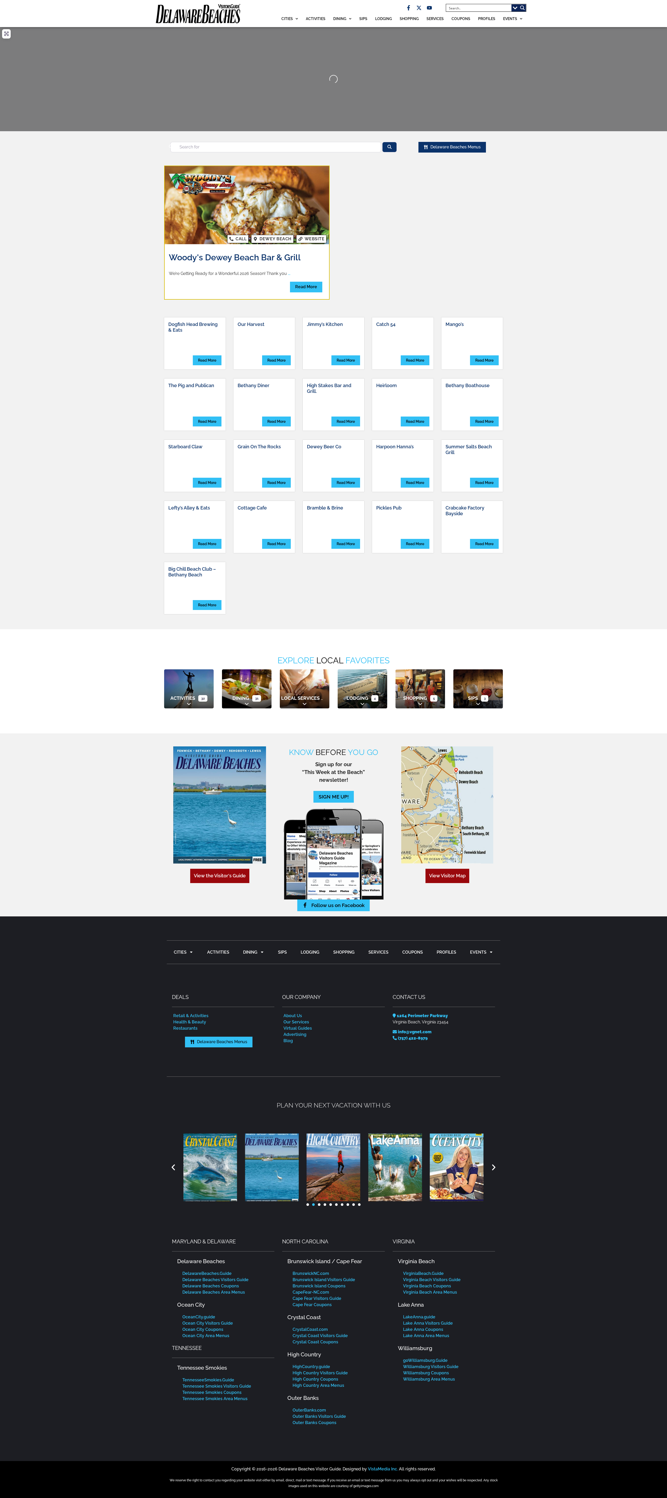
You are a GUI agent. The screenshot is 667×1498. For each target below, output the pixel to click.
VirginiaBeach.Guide (423, 1273)
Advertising (294, 1034)
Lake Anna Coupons (423, 1329)
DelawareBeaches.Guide (207, 1273)
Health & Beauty (189, 1021)
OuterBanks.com (309, 1410)
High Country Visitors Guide (320, 1372)
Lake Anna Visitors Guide (428, 1323)
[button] (173, 1167)
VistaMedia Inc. (383, 1468)
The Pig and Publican (191, 385)
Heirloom (386, 385)
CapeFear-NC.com (311, 1292)
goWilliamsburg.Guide (425, 1360)
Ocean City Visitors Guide (207, 1323)
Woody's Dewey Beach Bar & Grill (235, 257)
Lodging (383, 18)
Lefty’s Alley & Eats (189, 508)
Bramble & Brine (325, 508)
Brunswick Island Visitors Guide (324, 1279)
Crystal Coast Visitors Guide (320, 1335)
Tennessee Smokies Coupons (212, 1392)
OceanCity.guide (198, 1316)
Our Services (296, 1021)
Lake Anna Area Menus (426, 1335)
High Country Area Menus (318, 1385)
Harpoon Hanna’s (395, 446)
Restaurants (185, 1028)
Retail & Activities (190, 1015)
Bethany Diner (253, 385)
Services (435, 18)
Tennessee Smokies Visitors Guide (216, 1386)
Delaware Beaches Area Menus (213, 1292)
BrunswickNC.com (311, 1273)
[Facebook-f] (408, 8)
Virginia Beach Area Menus (430, 1292)
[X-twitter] (419, 8)
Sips (363, 18)
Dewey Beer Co (324, 446)
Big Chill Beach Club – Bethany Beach (192, 571)
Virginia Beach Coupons (427, 1285)
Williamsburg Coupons (426, 1372)
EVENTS (510, 18)
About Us (292, 1015)
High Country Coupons (315, 1379)
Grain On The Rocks (259, 446)
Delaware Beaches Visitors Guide (215, 1279)
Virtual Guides (297, 1028)
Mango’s (455, 324)
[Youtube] (429, 8)
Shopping (409, 18)
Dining (339, 18)
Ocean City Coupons (202, 1329)
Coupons (461, 18)
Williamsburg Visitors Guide (431, 1366)
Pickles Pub (389, 508)
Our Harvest (251, 324)
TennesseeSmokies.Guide (208, 1379)
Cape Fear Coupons (312, 1304)
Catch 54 (386, 324)
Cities (287, 18)
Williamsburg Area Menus (429, 1379)
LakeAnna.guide (419, 1316)
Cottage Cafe (252, 508)
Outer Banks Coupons (314, 1422)
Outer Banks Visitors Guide (319, 1416)
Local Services (300, 698)
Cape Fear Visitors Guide (317, 1298)
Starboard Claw (185, 446)
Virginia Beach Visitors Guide (432, 1279)
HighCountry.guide (311, 1366)
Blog (288, 1040)
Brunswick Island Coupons (319, 1285)
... (289, 273)
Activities (315, 18)
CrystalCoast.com (310, 1329)
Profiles (486, 18)
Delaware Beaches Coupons (210, 1285)
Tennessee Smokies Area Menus (215, 1398)
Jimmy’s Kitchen (325, 324)
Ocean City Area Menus (205, 1335)
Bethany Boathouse (468, 385)
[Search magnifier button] (522, 7)
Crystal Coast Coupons (315, 1341)
